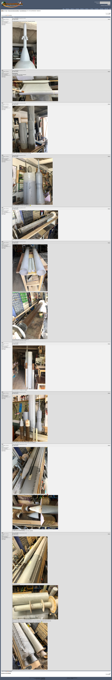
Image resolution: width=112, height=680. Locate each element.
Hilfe (109, 8)
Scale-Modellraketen (23, 10)
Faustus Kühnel (38, 677)
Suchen (75, 8)
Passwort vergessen (107, 5)
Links (79, 8)
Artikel (99, 8)
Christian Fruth (43, 678)
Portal (65, 8)
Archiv (84, 8)
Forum (70, 8)
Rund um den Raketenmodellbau (13, 10)
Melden (109, 19)
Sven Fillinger (43, 677)
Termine (89, 8)
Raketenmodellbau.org (74, 677)
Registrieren (102, 5)
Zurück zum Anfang (6, 673)
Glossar (94, 8)
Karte (104, 8)
